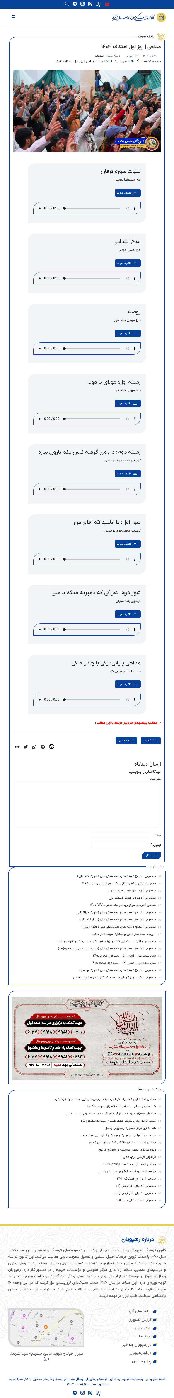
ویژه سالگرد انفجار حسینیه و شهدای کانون (86, 1149)
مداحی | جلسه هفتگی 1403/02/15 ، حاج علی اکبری (86, 1142)
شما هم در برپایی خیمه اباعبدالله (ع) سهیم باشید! (86, 1106)
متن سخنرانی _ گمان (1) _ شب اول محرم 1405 (86, 955)
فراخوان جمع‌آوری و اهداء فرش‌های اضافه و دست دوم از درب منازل (86, 1113)
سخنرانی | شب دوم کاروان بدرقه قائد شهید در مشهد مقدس (86, 977)
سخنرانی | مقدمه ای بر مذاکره (86, 1200)
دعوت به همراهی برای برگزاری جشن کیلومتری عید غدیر (86, 1135)
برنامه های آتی (140, 1311)
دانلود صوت (124, 193)
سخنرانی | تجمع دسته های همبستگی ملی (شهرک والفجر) (86, 969)
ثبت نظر (151, 855)
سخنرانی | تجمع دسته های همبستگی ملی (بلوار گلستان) (86, 919)
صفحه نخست (151, 61)
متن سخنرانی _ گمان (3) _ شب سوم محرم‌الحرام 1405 (86, 883)
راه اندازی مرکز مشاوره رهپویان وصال (86, 1127)
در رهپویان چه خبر (137, 1344)
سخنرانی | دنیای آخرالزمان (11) (86, 1185)
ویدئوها (145, 1336)
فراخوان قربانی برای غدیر (86, 1156)
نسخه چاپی (126, 741)
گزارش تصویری (140, 1319)
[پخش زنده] (107, 5)
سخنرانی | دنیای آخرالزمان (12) (86, 1192)
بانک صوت (127, 61)
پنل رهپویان (142, 1361)
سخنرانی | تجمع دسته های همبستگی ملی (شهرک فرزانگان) (86, 912)
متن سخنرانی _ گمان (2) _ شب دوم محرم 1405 (86, 962)
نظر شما (155, 779)
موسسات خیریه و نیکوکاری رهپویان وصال (86, 1171)
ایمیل (156, 845)
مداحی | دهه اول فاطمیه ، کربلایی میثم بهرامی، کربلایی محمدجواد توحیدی (86, 1098)
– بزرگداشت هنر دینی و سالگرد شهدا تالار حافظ (86, 933)
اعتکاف (99, 56)
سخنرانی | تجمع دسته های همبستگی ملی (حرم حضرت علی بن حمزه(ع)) (86, 948)
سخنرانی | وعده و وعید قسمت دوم (86, 890)
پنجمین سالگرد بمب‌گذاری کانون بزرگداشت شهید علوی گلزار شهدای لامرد (86, 940)
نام (157, 835)
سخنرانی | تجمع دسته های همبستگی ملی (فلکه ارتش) (86, 926)
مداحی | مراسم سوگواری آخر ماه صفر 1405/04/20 (86, 904)
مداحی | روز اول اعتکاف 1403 (86, 1178)
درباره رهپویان (141, 1353)
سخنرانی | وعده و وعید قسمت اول (86, 897)
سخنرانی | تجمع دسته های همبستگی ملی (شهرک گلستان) (86, 875)
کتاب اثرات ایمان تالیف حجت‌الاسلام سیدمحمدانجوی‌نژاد (86, 1120)
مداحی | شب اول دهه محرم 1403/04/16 (86, 1163)
